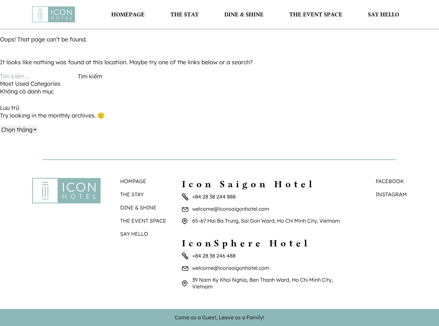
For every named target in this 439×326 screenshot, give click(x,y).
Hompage (133, 181)
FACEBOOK (390, 181)
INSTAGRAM (391, 194)
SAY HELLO (383, 14)
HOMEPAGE (128, 14)
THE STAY (184, 14)
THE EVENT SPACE (315, 14)
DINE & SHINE (244, 14)
